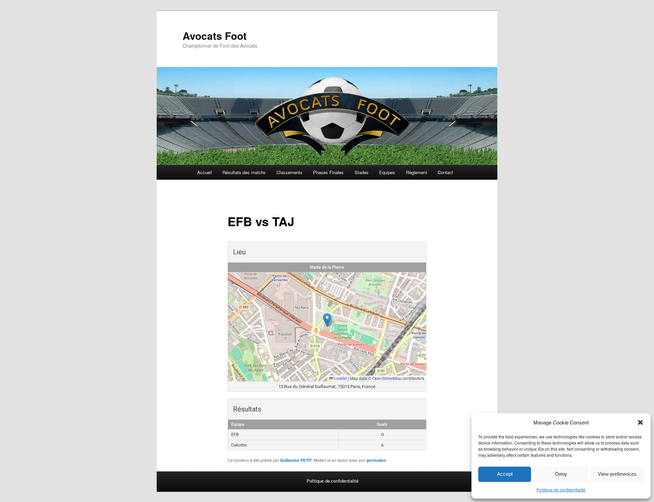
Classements (289, 172)
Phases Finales (328, 172)
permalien (376, 460)
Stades (362, 172)
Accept (505, 474)
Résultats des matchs (244, 172)
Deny (561, 474)
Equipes (387, 172)
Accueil (204, 172)
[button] (640, 422)
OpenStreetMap (387, 378)
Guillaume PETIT (296, 460)
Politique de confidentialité (561, 489)
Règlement (416, 172)
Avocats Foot (215, 35)
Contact (445, 172)
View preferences (617, 474)
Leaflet (340, 378)
